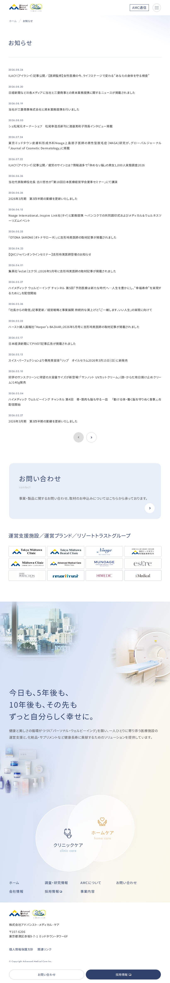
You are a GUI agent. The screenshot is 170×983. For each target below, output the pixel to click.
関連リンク (44, 949)
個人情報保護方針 (21, 949)
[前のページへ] (91, 437)
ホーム (13, 21)
